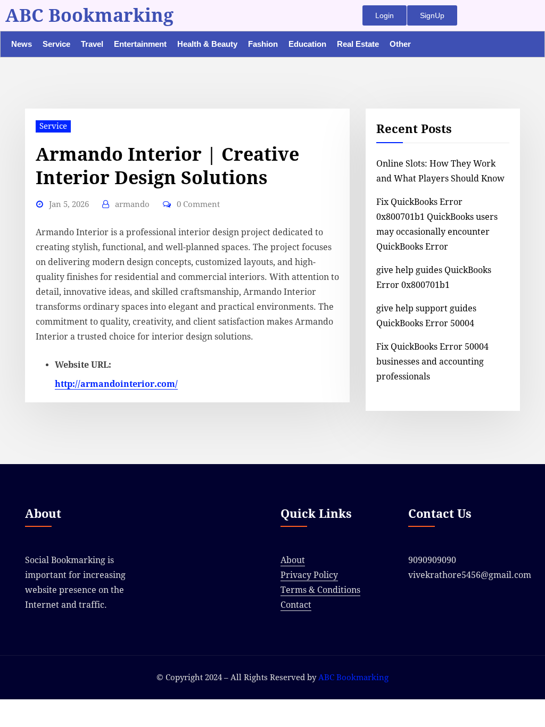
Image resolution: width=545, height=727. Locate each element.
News (21, 43)
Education (307, 43)
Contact (295, 605)
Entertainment (140, 43)
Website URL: (83, 365)
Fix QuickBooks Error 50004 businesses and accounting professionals (432, 362)
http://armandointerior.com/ (116, 384)
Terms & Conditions (320, 590)
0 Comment (198, 204)
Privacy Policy (309, 575)
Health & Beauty (207, 43)
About (292, 560)
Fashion (263, 43)
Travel (92, 43)
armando (132, 204)
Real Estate (358, 43)
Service (56, 43)
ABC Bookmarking (89, 15)
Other (400, 43)
